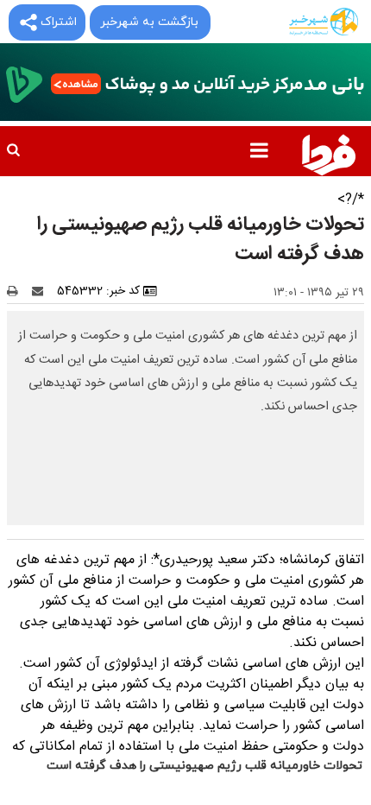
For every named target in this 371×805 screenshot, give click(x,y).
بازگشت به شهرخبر (149, 22)
